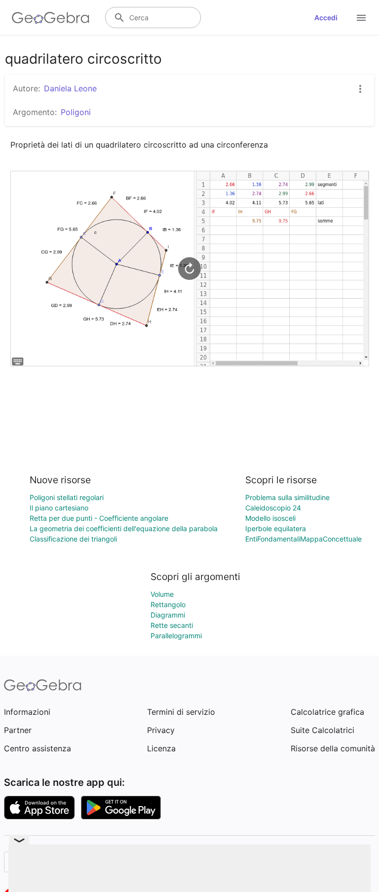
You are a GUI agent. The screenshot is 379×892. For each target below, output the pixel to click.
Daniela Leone (70, 88)
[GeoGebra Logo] (50, 18)
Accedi (326, 17)
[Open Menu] (361, 18)
